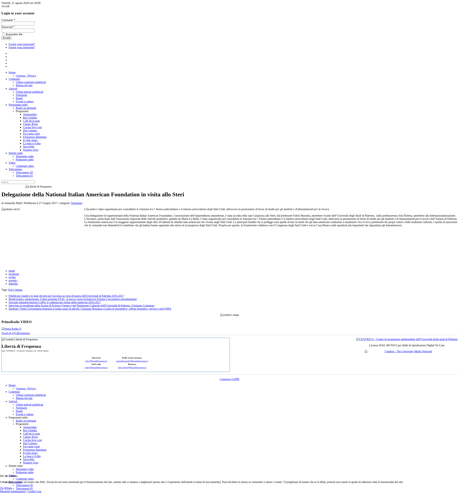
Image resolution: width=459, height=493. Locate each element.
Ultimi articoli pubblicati (29, 91)
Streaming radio (25, 156)
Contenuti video (25, 165)
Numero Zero (30, 149)
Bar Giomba (30, 117)
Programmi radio (18, 104)
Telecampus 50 (24, 172)
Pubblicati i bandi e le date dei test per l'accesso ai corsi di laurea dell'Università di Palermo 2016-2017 (66, 295)
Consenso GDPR (229, 379)
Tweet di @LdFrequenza (15, 333)
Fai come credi (31, 133)
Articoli (13, 88)
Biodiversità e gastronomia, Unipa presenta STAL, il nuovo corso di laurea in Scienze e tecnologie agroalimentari (73, 299)
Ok (2, 488)
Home (12, 72)
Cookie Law (34, 491)
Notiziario (21, 95)
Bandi (19, 98)
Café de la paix (31, 120)
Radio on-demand (26, 107)
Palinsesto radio (25, 159)
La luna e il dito (32, 143)
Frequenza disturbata (34, 136)
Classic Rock (30, 124)
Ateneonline (30, 114)
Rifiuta (8, 488)
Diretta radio (16, 153)
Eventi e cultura (25, 101)
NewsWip (28, 146)
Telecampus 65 (24, 175)
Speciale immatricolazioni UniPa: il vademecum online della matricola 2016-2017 (55, 302)
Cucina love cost (32, 127)
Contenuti (14, 78)
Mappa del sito (24, 85)
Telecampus (15, 169)
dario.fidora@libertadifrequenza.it (132, 367)
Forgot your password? (22, 44)
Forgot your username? (22, 47)
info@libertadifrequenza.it (96, 361)
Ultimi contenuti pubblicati (31, 82)
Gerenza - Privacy (26, 75)
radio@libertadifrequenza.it (96, 367)
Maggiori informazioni (12, 491)
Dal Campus (30, 130)
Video (12, 162)
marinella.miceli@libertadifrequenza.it (132, 361)
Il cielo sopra (30, 140)
